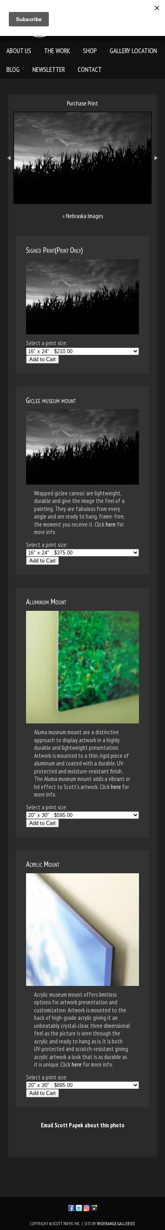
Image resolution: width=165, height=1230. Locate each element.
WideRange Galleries (116, 1223)
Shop (90, 50)
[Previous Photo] (6, 180)
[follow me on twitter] (79, 1207)
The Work (57, 50)
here (111, 524)
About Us (18, 50)
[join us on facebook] (71, 1207)
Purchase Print (82, 103)
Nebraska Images (84, 216)
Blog (13, 69)
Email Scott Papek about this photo (83, 1125)
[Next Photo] (158, 180)
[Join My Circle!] (94, 1207)
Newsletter (48, 69)
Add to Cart (42, 359)
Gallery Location (133, 50)
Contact (90, 69)
